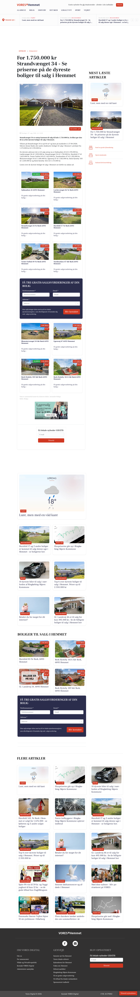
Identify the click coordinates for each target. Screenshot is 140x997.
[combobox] (21, 721)
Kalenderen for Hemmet (62, 962)
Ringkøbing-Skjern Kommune (64, 972)
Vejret (87, 10)
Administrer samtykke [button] (25, 969)
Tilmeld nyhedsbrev (128, 993)
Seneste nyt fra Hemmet (62, 956)
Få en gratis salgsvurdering (63, 976)
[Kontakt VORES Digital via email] (75, 943)
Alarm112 (21, 10)
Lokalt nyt (66, 10)
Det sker (54, 10)
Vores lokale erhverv (61, 959)
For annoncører (23, 959)
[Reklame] (51, 410)
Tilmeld (119, 5)
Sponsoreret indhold (61, 982)
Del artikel (73, 129)
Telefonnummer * (29, 291)
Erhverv (42, 10)
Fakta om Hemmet (60, 966)
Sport (77, 10)
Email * (55, 291)
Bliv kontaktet (71, 311)
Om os (19, 956)
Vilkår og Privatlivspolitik (27, 962)
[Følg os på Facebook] (64, 943)
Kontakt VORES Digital (25, 966)
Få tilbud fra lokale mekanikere (65, 979)
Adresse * (25, 299)
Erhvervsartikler (59, 969)
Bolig (32, 10)
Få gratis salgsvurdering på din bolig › (33, 196)
